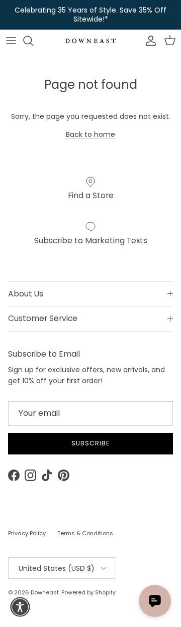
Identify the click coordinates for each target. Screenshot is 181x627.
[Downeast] (90, 41)
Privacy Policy (27, 533)
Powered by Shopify (88, 592)
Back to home (90, 134)
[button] (20, 607)
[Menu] (11, 41)
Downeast (45, 592)
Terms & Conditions (85, 533)
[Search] (33, 41)
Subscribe (90, 443)
